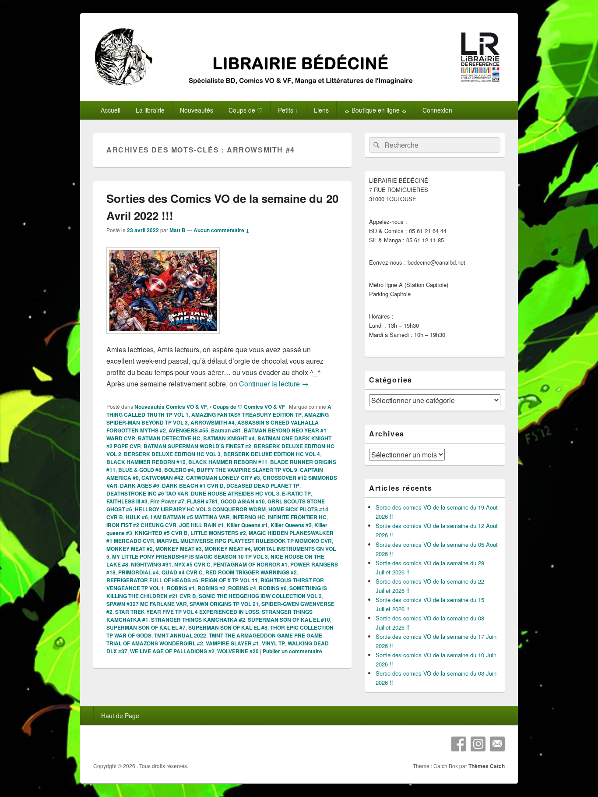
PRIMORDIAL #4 (138, 572)
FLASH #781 (202, 501)
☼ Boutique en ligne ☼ (375, 110)
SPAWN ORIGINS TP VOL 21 (224, 604)
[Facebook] (458, 744)
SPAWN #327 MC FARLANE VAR (146, 604)
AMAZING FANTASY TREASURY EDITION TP (246, 414)
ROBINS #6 (273, 588)
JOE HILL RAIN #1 (201, 525)
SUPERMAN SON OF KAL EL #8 (227, 627)
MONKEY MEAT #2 (129, 549)
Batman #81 (226, 430)
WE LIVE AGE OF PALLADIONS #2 (172, 651)
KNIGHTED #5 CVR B (161, 533)
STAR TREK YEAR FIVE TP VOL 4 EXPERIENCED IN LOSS (187, 612)
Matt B (177, 230)
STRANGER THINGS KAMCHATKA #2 (198, 619)
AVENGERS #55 (188, 430)
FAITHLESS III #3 (127, 501)
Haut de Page (120, 715)
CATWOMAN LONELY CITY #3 (223, 478)
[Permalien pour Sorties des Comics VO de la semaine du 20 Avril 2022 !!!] (163, 338)
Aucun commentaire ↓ (221, 230)
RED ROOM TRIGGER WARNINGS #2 (251, 572)
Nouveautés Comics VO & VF (170, 407)
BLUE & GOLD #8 (140, 470)
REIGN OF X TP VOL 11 (229, 580)
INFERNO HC (248, 517)
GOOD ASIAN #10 (243, 501)
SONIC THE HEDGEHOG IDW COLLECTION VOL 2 (260, 596)
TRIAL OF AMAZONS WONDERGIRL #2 (154, 643)
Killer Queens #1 (247, 525)
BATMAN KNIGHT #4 (229, 438)
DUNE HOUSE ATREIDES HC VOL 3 (235, 493)
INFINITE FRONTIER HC (297, 517)
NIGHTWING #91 (151, 564)
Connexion (437, 110)
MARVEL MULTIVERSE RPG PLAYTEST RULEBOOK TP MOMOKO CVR (244, 541)
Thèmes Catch (486, 766)
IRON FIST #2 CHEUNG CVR (141, 525)
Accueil (110, 110)
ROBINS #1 (181, 588)
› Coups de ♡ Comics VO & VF (247, 407)
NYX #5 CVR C (192, 564)
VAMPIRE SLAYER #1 (232, 643)
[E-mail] (497, 744)
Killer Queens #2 (291, 525)
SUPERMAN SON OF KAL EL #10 (289, 619)
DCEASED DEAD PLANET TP (262, 485)
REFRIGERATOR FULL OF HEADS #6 (152, 580)
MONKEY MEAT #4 (227, 549)
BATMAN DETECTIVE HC (169, 438)
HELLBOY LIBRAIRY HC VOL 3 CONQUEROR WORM (200, 509)
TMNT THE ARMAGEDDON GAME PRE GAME (265, 635)
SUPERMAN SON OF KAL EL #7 (146, 627)
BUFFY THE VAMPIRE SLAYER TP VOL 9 (247, 470)
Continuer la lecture (274, 384)
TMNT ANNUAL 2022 (180, 635)
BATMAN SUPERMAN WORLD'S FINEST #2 (197, 446)
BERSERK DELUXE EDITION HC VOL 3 (172, 454)
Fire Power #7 (167, 501)
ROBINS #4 (242, 588)
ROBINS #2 (211, 588)
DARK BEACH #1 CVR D (193, 485)
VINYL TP (273, 643)
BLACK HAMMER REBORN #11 (227, 462)
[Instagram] (478, 744)
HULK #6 (137, 517)
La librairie (150, 110)
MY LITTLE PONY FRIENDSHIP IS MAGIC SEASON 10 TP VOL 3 (190, 556)
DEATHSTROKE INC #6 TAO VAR (147, 493)
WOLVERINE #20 (238, 651)
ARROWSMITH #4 (212, 422)
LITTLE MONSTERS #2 (218, 533)
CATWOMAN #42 (162, 478)
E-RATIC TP (296, 493)
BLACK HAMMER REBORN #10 (146, 462)
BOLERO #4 (179, 470)
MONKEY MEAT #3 (178, 549)
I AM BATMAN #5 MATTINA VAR (190, 517)
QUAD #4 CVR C (182, 572)
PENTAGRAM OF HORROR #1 (250, 564)
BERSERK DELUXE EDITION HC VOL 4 (271, 454)
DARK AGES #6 (139, 485)
